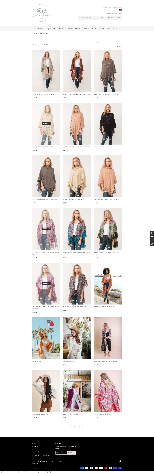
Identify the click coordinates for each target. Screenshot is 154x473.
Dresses (41, 29)
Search (34, 461)
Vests (108, 29)
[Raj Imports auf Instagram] (120, 461)
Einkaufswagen (115, 17)
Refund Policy (49, 461)
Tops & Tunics (51, 29)
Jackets (101, 29)
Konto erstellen (118, 13)
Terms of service (58, 461)
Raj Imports (38, 468)
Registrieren (71, 452)
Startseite (34, 33)
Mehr (115, 28)
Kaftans (61, 29)
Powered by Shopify (47, 468)
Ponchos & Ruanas (90, 29)
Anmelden (108, 13)
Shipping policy (41, 461)
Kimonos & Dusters (73, 29)
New (33, 29)
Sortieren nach (100, 43)
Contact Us (35, 446)
